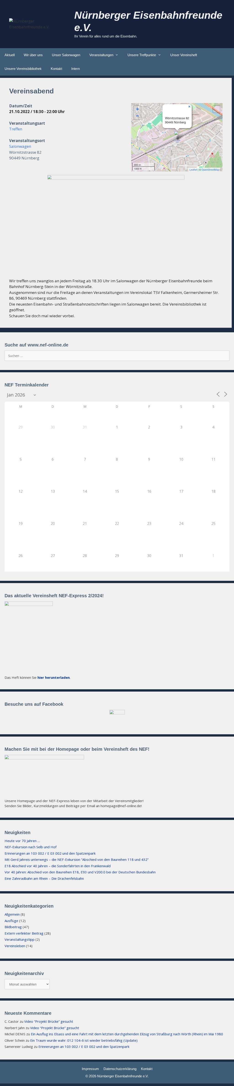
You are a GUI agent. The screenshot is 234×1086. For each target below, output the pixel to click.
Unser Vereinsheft (183, 55)
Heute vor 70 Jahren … (22, 840)
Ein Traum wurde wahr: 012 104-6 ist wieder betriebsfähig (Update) (84, 1040)
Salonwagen (20, 146)
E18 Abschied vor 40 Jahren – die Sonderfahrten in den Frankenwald (58, 866)
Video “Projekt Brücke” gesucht (48, 1021)
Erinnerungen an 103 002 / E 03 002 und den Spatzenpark (50, 853)
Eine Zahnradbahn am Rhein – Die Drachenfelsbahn (44, 878)
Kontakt (56, 69)
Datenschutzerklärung (120, 1069)
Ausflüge (11, 920)
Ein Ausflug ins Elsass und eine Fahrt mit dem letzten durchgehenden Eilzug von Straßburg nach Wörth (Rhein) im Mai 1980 (127, 1034)
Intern (75, 69)
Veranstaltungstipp (20, 939)
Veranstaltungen (101, 55)
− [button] (137, 116)
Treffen (15, 129)
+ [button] (137, 109)
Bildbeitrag (13, 927)
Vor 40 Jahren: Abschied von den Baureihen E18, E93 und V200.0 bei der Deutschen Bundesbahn (80, 872)
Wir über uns (33, 55)
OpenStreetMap (210, 169)
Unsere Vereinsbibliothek (23, 69)
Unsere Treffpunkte (142, 55)
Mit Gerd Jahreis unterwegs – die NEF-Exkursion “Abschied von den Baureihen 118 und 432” (77, 859)
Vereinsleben (15, 945)
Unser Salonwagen (66, 55)
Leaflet (193, 169)
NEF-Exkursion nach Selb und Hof (30, 847)
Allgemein (12, 914)
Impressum (90, 1069)
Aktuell (10, 55)
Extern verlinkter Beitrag (24, 933)
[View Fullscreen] (216, 109)
